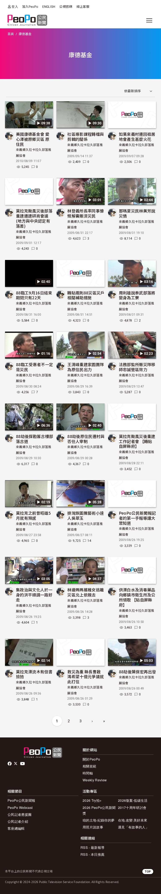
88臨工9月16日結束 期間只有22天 (34, 295)
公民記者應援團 (19, 814)
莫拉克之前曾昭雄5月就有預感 (33, 515)
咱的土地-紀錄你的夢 (98, 820)
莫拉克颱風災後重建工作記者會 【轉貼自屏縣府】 (137, 441)
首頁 (11, 34)
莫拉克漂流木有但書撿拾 (34, 674)
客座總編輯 (16, 828)
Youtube (23, 764)
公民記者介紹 (18, 821)
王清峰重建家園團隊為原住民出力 (85, 366)
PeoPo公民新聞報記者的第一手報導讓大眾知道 (137, 518)
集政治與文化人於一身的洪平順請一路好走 (34, 595)
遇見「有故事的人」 (133, 827)
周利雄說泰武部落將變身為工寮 (137, 295)
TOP (148, 871)
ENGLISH (48, 7)
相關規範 (89, 766)
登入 (15, 6)
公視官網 (65, 7)
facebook (10, 764)
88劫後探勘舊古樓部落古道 (34, 438)
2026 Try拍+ (92, 800)
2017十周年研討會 (132, 807)
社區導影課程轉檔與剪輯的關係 (85, 136)
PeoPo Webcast (20, 807)
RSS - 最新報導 (92, 847)
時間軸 (88, 773)
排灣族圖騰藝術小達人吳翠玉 (85, 515)
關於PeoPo (91, 759)
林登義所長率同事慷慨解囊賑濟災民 (85, 213)
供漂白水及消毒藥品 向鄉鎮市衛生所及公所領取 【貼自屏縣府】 (137, 597)
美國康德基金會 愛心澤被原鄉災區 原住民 (32, 139)
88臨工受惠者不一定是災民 (34, 366)
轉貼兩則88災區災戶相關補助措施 (85, 295)
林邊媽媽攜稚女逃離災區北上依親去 (85, 592)
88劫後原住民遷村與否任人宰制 (85, 438)
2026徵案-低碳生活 (133, 800)
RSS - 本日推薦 (92, 854)
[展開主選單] (149, 20)
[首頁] (27, 20)
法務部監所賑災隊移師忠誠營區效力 (137, 366)
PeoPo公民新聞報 (21, 800)
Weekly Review (95, 780)
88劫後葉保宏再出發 (137, 671)
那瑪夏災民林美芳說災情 (137, 213)
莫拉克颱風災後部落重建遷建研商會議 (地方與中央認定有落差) (34, 218)
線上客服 (83, 7)
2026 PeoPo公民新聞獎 (99, 810)
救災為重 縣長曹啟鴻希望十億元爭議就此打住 (85, 676)
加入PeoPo (30, 7)
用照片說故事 (93, 827)
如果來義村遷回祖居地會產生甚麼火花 (137, 136)
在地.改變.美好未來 (132, 820)
